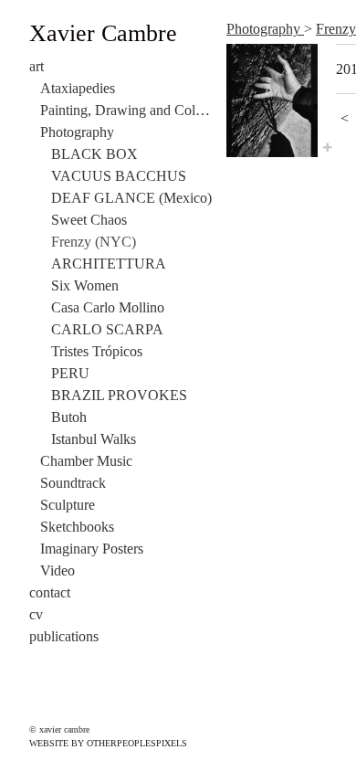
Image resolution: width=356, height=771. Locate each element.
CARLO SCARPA (107, 329)
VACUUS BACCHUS (118, 176)
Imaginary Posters (91, 548)
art (36, 66)
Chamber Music (86, 461)
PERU (70, 373)
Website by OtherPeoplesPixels (108, 743)
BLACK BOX (94, 154)
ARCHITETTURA (108, 263)
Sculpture (67, 504)
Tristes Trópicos (96, 351)
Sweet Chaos (89, 219)
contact (49, 592)
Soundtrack (73, 483)
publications (64, 636)
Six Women (85, 285)
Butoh (69, 417)
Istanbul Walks (93, 439)
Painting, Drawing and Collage (126, 110)
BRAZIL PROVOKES (119, 395)
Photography (77, 132)
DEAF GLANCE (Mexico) (131, 198)
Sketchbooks (77, 526)
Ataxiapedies (77, 88)
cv (36, 614)
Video (57, 570)
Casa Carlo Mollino (107, 307)
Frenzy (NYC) (93, 241)
